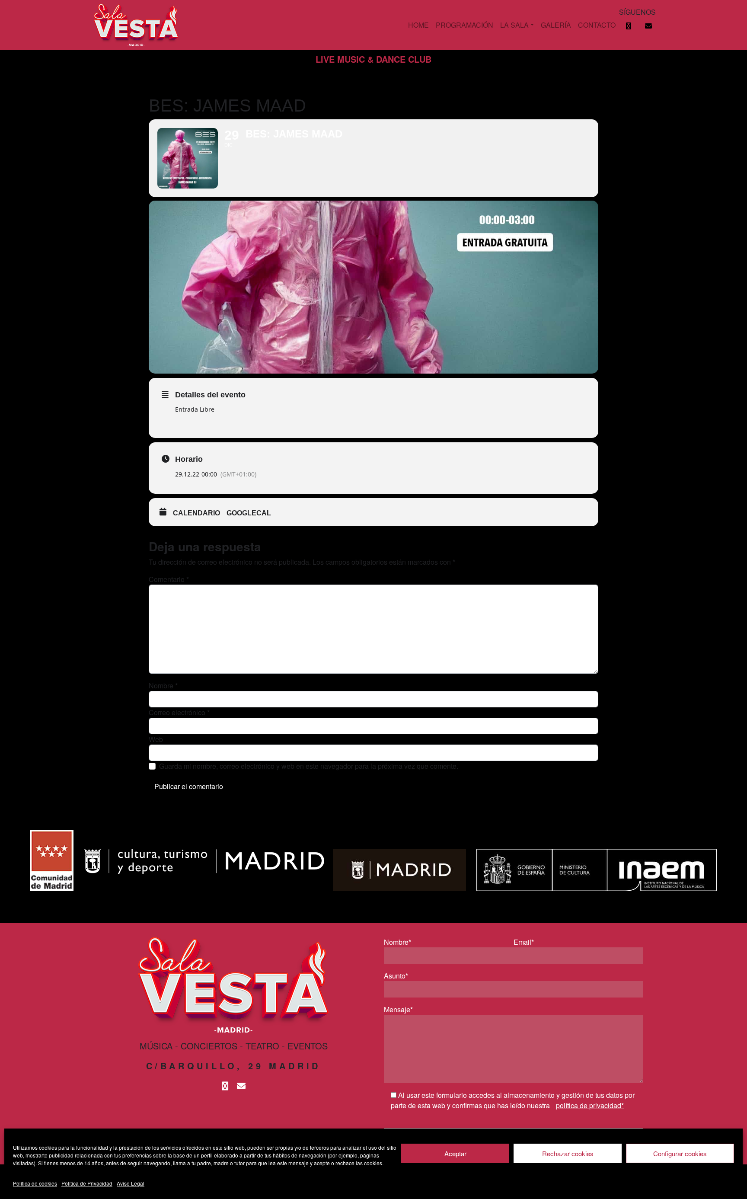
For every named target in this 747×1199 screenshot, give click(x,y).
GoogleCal (249, 513)
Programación (464, 25)
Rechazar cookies (568, 1153)
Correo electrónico (179, 712)
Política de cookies (35, 1183)
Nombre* (397, 942)
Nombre (163, 686)
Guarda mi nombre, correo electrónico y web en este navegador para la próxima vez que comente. (308, 766)
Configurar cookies (680, 1153)
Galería (556, 25)
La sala (514, 25)
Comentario (169, 579)
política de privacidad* (590, 1105)
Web (156, 739)
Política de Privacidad (86, 1183)
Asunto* (396, 976)
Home (418, 25)
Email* (524, 942)
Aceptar (455, 1153)
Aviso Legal (130, 1183)
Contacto (597, 25)
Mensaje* (398, 1009)
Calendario (196, 513)
